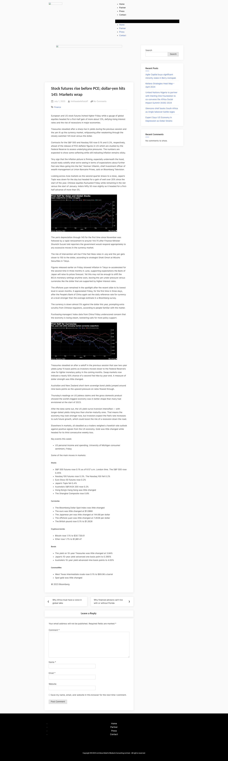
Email (52, 673)
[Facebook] (100, 746)
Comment (54, 630)
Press (121, 11)
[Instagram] (107, 746)
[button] (147, 21)
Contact (122, 15)
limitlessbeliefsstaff (79, 101)
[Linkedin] (121, 746)
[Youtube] (128, 746)
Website (52, 684)
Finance (57, 107)
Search (148, 50)
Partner (122, 8)
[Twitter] (114, 746)
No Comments (99, 101)
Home (121, 4)
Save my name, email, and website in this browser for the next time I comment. (89, 695)
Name (52, 662)
